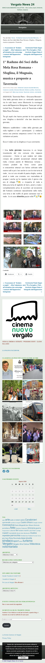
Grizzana (31, 528)
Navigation (22, 27)
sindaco (7, 540)
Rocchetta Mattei (19, 538)
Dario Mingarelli (20, 525)
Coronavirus (8, 524)
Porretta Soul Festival (27, 535)
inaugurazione (5, 530)
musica (33, 532)
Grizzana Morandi (19, 90)
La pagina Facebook (10, 350)
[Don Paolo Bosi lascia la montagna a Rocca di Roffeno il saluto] (33, 432)
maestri (5, 532)
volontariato (38, 92)
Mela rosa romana (18, 92)
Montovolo (27, 533)
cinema (40, 522)
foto (12, 527)
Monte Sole (20, 533)
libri (17, 530)
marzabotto (12, 533)
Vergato (7, 543)
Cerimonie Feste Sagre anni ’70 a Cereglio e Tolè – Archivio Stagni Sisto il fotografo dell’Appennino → (32, 52)
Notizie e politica (29, 90)
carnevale (6, 522)
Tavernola (38, 90)
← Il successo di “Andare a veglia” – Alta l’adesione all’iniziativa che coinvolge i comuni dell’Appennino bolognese (12, 52)
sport (16, 540)
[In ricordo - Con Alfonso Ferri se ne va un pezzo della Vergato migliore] (12, 369)
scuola (29, 537)
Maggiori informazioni (28, 655)
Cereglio (35, 522)
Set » (29, 509)
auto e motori (15, 520)
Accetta (23, 658)
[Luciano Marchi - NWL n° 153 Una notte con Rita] (12, 432)
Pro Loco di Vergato (8, 582)
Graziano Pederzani (21, 528)
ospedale (6, 535)
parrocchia (15, 535)
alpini (3, 520)
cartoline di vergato (15, 522)
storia (20, 541)
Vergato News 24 (22, 4)
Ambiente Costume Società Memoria (27, 38)
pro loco (5, 538)
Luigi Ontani (32, 530)
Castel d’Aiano (27, 522)
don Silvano (30, 525)
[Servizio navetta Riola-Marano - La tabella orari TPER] (33, 411)
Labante (12, 530)
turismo (32, 92)
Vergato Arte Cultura (21, 544)
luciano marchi (23, 530)
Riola (11, 538)
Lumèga (38, 530)
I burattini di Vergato (8, 579)
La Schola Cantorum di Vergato (11, 635)
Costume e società (8, 90)
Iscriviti (6, 625)
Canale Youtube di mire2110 (10, 576)
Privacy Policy (6, 638)
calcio (22, 520)
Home (13, 38)
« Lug (15, 509)
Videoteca (35, 543)
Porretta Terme (37, 535)
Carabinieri (31, 519)
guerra (38, 528)
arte (7, 519)
